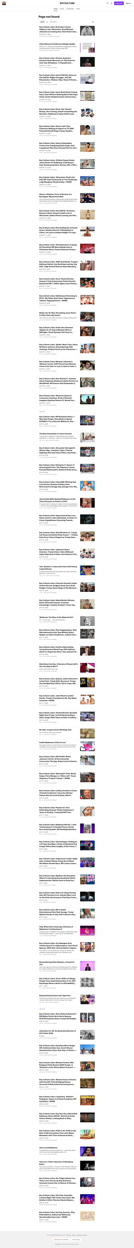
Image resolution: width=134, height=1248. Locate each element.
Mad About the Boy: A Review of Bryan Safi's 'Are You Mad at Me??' (58, 665)
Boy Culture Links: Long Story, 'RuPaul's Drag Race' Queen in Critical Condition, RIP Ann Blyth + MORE (57, 1099)
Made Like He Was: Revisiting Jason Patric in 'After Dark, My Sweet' (57, 314)
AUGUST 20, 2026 (45, 82)
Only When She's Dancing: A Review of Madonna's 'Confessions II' (56, 928)
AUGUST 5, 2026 (44, 335)
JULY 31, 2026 (43, 424)
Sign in (128, 3)
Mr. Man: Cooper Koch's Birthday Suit (55, 730)
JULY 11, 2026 (43, 815)
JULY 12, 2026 (43, 798)
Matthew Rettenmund (53, 36)
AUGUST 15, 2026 (45, 167)
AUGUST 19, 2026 (45, 99)
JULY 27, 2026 (43, 523)
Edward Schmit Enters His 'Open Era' (55, 996)
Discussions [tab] (53, 22)
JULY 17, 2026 (43, 703)
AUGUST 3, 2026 (44, 369)
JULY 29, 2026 (43, 472)
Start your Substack (62, 1239)
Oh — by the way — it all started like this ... (52, 620)
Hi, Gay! (41, 1036)
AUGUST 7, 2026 (44, 286)
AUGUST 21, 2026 (45, 65)
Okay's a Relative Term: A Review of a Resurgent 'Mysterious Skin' (55, 195)
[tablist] (48, 22)
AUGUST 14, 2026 (45, 184)
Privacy (68, 1235)
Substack (58, 1244)
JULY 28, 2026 (43, 489)
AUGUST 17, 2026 (45, 133)
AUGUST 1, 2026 (44, 403)
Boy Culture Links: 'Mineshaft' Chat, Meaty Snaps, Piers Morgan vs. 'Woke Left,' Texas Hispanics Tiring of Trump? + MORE (57, 776)
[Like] (40, 39)
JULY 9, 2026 (43, 849)
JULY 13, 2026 (43, 781)
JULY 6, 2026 (43, 900)
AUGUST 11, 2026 (45, 235)
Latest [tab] (42, 22)
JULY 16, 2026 (43, 720)
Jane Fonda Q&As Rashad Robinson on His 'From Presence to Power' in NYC (57, 500)
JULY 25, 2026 (43, 540)
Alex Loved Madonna (48, 1148)
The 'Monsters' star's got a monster (50, 732)
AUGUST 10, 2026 (45, 252)
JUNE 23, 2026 (43, 1185)
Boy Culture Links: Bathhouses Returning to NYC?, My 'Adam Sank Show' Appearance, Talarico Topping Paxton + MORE (58, 298)
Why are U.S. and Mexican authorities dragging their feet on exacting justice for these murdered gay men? (58, 47)
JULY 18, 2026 (43, 686)
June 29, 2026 (43, 1053)
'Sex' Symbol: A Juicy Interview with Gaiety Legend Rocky (58, 568)
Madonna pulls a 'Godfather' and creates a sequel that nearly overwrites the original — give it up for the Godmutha (58, 932)
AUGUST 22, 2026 (45, 34)
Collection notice (82, 1235)
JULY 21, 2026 (43, 637)
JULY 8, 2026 (43, 866)
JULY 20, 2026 (43, 654)
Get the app (76, 1239)
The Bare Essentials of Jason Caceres (55, 434)
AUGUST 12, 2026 (45, 218)
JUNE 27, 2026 (43, 1070)
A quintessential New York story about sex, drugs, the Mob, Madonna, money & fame (57, 572)
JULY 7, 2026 (43, 883)
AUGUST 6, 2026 (44, 303)
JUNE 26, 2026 (43, 1104)
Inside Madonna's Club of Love (52, 742)
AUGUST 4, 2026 (44, 352)
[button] (56, 9)
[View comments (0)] (52, 39)
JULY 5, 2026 (43, 917)
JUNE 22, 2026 (43, 1202)
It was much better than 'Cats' (48, 669)
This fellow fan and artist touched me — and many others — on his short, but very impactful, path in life (58, 1151)
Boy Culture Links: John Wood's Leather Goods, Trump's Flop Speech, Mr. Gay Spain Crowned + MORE (58, 698)
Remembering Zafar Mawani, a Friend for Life (56, 963)
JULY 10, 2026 (43, 832)
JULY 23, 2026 (43, 607)
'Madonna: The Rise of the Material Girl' (56, 617)
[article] (67, 33)
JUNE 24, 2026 (43, 1138)
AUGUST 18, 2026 (45, 116)
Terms (74, 1235)
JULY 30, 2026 (43, 455)
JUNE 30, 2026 (43, 1021)
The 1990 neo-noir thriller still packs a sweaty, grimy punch (57, 318)
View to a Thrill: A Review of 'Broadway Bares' (56, 1163)
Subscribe (119, 3)
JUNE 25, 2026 (43, 1121)
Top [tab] (47, 22)
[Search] (107, 3)
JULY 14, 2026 (43, 764)
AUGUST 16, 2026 (45, 150)
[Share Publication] (111, 3)
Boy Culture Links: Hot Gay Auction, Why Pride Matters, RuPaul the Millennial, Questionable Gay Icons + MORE (57, 1214)
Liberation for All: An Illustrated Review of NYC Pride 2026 (57, 1032)
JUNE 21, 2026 (43, 1220)
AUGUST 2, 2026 (44, 386)
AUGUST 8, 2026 (44, 269)
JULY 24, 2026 (43, 590)
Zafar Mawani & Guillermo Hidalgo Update (57, 44)
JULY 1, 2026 (43, 986)
